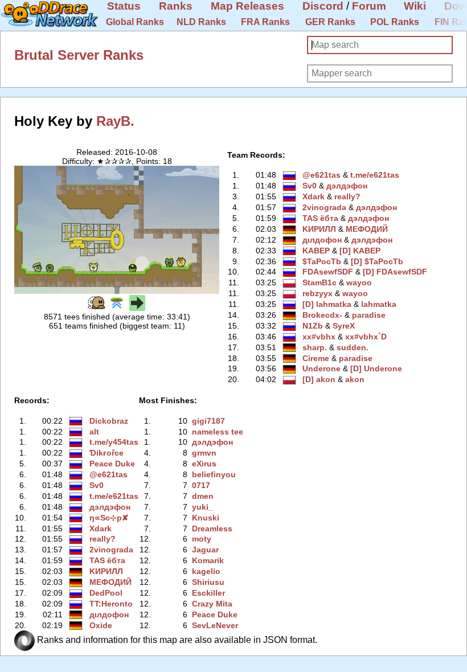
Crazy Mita (212, 603)
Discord (322, 6)
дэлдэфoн (346, 185)
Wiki (415, 6)
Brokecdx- (322, 314)
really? (347, 196)
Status (124, 6)
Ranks (175, 6)
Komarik (208, 560)
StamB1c (319, 282)
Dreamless (212, 528)
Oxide (100, 625)
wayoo (359, 282)
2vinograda (324, 207)
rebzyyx (317, 293)
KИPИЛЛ (319, 228)
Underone (321, 368)
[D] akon (318, 379)
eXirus (204, 463)
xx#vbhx (318, 336)
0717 (201, 485)
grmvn (204, 452)
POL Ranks (394, 22)
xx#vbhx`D (366, 336)
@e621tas (321, 174)
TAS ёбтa (320, 218)
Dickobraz (108, 420)
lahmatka (378, 304)
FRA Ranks (265, 22)
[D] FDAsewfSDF (395, 271)
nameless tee (217, 431)
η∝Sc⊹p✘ (109, 517)
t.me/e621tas (374, 174)
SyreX (344, 325)
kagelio (206, 571)
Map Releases (247, 6)
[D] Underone (376, 368)
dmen (203, 496)
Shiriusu (208, 582)
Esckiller (208, 592)
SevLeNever (215, 625)
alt (94, 431)
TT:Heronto (111, 603)
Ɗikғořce (106, 452)
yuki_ (202, 506)
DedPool (105, 592)
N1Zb (312, 325)
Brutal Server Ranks (79, 55)
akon (354, 379)
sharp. (314, 347)
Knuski (205, 517)
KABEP (316, 250)
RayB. (115, 121)
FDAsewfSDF (327, 271)
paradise (369, 314)
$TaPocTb (321, 261)
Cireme (315, 358)
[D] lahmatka (326, 304)
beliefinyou (214, 474)
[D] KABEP (359, 250)
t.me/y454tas (113, 441)
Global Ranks (135, 22)
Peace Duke (112, 463)
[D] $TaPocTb (377, 261)
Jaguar (205, 549)
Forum (369, 6)
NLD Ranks (201, 22)
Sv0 (309, 185)
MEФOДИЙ (367, 228)
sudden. (352, 347)
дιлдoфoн (322, 239)
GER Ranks (330, 22)
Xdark (313, 196)
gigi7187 (208, 420)
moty (201, 538)
